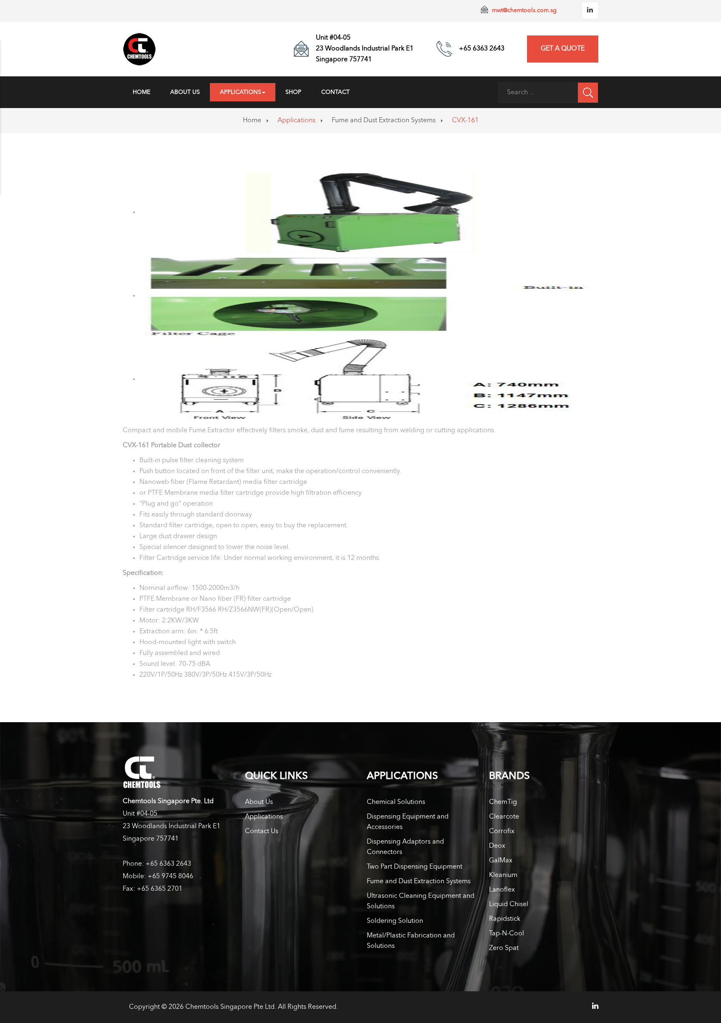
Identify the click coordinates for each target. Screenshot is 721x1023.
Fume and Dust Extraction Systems (384, 120)
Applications (240, 92)
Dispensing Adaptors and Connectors (405, 847)
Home (141, 92)
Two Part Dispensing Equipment (414, 867)
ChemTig (503, 802)
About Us (185, 92)
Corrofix (501, 831)
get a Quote (563, 48)
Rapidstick (504, 919)
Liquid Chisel (508, 904)
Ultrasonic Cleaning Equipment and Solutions (420, 901)
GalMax (500, 860)
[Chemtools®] (139, 49)
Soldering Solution (395, 921)
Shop (293, 92)
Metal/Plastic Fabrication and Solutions (411, 941)
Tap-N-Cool (506, 933)
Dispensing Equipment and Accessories (408, 822)
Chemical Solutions (396, 802)
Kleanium (503, 875)
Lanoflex (502, 890)
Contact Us (261, 831)
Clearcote (504, 817)
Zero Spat (504, 948)
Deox (497, 846)
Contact (335, 92)
